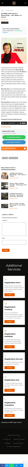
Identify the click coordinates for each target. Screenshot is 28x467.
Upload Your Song (14, 435)
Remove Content (19, 439)
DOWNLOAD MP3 (6, 127)
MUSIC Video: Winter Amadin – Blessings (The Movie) (18, 185)
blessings (5, 158)
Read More (9, 294)
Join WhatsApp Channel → (14, 137)
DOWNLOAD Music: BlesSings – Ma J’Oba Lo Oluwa (18, 175)
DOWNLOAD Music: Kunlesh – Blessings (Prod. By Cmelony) (16, 195)
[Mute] (20, 123)
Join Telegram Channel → (14, 142)
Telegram (5, 32)
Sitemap (7, 443)
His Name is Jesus (13, 158)
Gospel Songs (5, 22)
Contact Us (7, 439)
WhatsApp (18, 30)
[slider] (24, 123)
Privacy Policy (18, 443)
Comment (5, 220)
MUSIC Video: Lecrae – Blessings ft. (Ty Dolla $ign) (17, 205)
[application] (14, 123)
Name (3, 238)
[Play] (3, 123)
